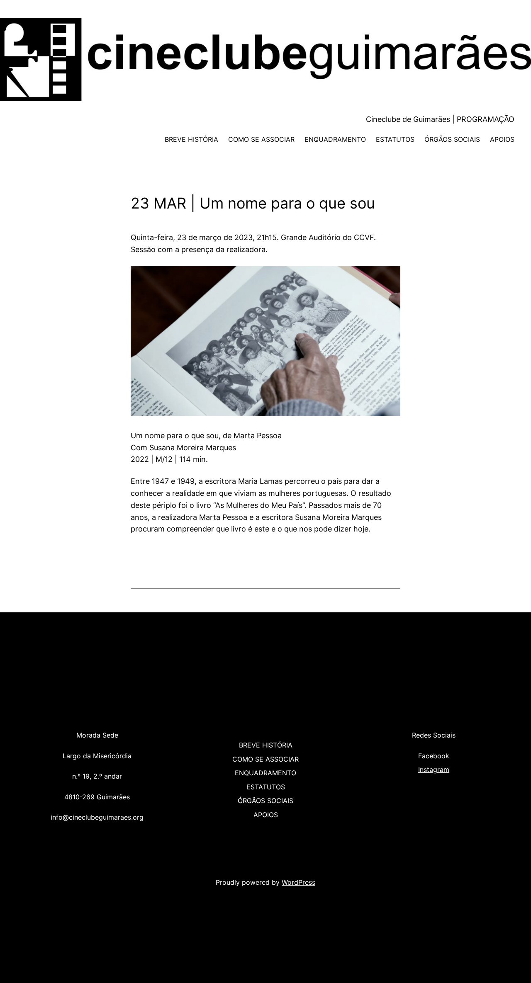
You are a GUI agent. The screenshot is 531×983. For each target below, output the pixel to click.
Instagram (433, 769)
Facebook (433, 756)
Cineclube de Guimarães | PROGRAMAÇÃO (440, 119)
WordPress (298, 882)
